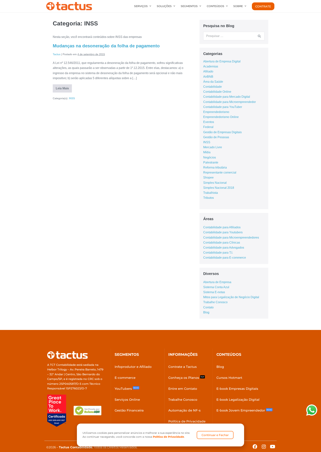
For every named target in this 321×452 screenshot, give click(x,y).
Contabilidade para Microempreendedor (229, 101)
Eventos (208, 122)
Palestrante (210, 162)
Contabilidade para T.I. (218, 252)
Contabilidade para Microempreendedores (231, 237)
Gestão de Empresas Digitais (222, 132)
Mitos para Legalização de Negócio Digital (231, 297)
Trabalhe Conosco (215, 302)
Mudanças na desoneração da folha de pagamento (106, 45)
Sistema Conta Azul (216, 287)
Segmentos (189, 6)
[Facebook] (255, 446)
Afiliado (208, 71)
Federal (208, 127)
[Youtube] (272, 446)
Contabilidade (212, 86)
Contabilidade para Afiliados (222, 227)
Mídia (206, 152)
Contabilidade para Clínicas (221, 242)
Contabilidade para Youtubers (223, 232)
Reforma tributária (215, 167)
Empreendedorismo (216, 112)
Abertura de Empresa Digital (222, 61)
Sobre (238, 6)
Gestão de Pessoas (216, 137)
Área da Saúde (213, 81)
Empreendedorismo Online (221, 117)
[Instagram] (263, 446)
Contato (208, 307)
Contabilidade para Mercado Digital (226, 96)
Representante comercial (219, 172)
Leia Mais (64, 87)
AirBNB (208, 76)
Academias (210, 66)
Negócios (209, 157)
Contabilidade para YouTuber (222, 106)
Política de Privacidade (168, 436)
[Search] (259, 36)
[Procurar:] (234, 36)
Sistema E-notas (214, 292)
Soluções (164, 6)
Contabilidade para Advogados (223, 247)
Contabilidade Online (217, 91)
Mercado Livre (212, 147)
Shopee (208, 177)
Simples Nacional (215, 182)
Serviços (141, 6)
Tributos (208, 197)
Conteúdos (215, 6)
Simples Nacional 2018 (218, 187)
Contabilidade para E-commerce (224, 257)
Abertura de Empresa (217, 282)
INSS (72, 98)
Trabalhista (210, 192)
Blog (206, 312)
